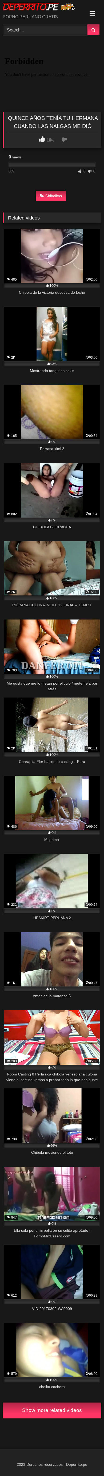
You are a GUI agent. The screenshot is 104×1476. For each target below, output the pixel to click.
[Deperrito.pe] (43, 7)
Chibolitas (53, 196)
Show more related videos (52, 1410)
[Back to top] (87, 1460)
